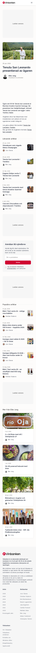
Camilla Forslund (25, 607)
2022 (4, 605)
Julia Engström (24, 605)
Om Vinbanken (7, 630)
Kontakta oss (6, 637)
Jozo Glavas (24, 593)
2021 (4, 607)
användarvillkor (11, 268)
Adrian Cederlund (25, 616)
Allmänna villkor (7, 640)
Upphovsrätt (6, 646)
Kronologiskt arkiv (8, 613)
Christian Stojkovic (25, 596)
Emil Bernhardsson (25, 599)
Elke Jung (23, 613)
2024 (4, 599)
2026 (4, 593)
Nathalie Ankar (24, 610)
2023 (4, 602)
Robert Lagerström (26, 602)
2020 (4, 610)
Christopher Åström (26, 619)
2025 (4, 596)
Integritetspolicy (7, 643)
